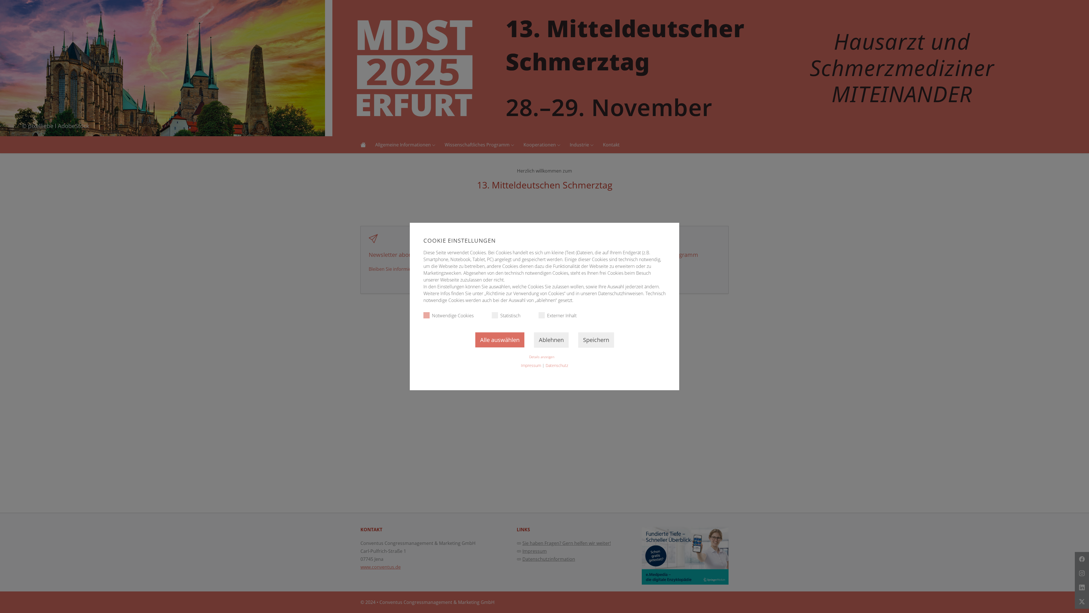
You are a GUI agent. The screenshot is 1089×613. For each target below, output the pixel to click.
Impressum (531, 365)
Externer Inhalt (562, 315)
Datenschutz (557, 365)
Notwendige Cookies (453, 315)
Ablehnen (551, 340)
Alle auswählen (500, 340)
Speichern (596, 340)
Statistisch (510, 315)
